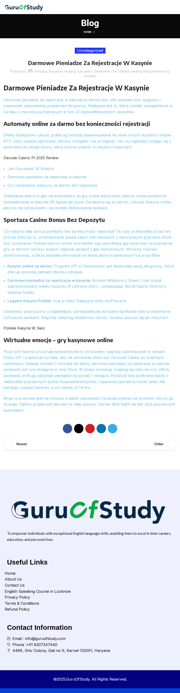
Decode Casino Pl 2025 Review (31, 157)
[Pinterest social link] (90, 428)
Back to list (90, 444)
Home (88, 32)
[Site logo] (24, 6)
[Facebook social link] (67, 428)
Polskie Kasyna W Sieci (24, 328)
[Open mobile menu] (174, 7)
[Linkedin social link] (101, 428)
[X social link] (78, 428)
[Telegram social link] (112, 428)
